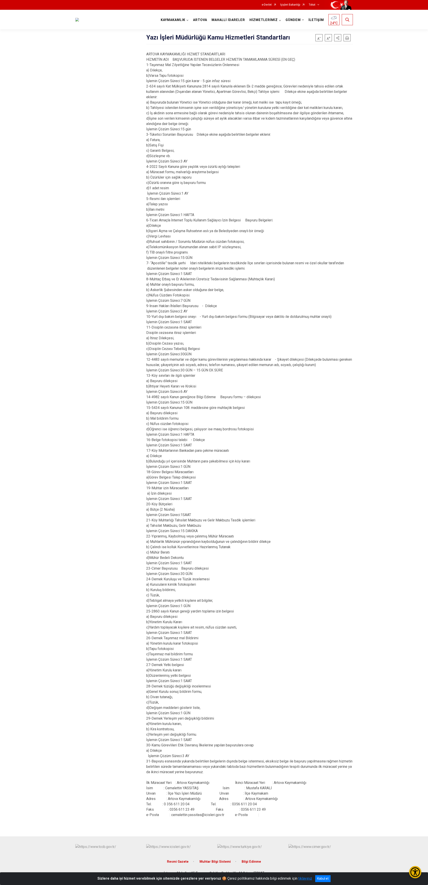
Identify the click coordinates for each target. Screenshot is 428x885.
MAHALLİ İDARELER (228, 20)
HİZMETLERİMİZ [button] (263, 20)
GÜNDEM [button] (293, 20)
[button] (337, 37)
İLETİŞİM (316, 20)
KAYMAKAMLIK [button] (173, 20)
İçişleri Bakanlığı (290, 4)
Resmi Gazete (178, 862)
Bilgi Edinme (251, 862)
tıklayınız (305, 878)
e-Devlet (267, 4)
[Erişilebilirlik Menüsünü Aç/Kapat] (415, 872)
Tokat (312, 4)
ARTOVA (200, 20)
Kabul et (323, 878)
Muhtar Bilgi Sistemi (215, 862)
